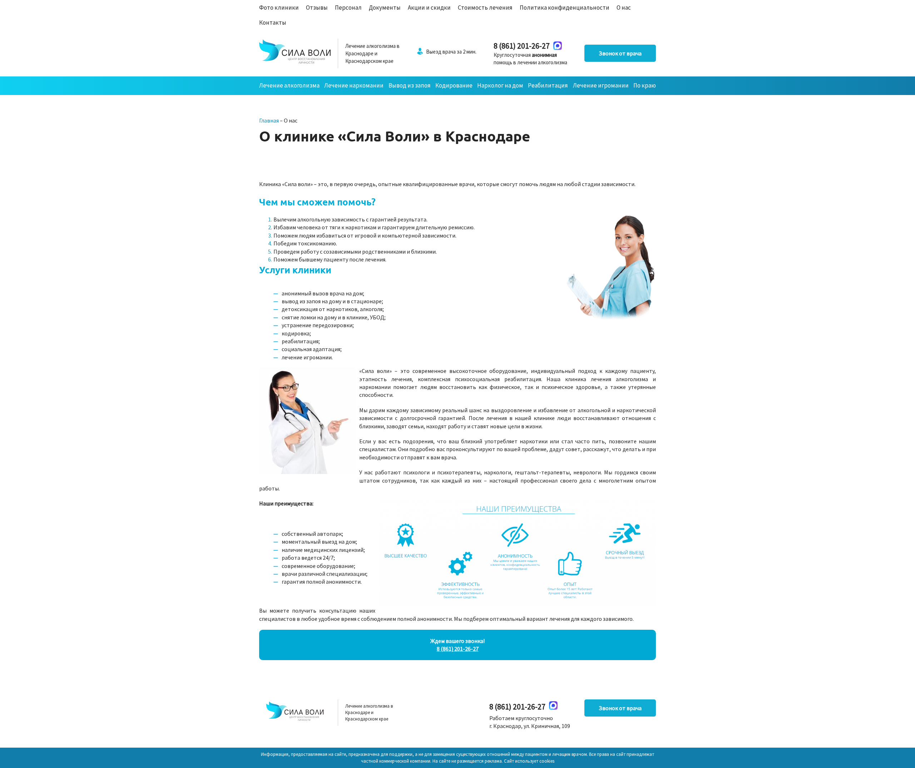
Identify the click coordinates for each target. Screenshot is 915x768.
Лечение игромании (601, 85)
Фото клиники (279, 7)
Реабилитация (548, 85)
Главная (269, 120)
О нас (624, 7)
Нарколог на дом (500, 85)
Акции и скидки (429, 7)
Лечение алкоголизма (289, 85)
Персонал (348, 7)
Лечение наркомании (354, 85)
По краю (644, 85)
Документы (385, 7)
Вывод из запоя (410, 85)
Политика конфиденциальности (564, 7)
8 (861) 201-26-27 (522, 46)
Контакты (272, 22)
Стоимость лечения (485, 7)
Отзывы (317, 7)
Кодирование (454, 85)
